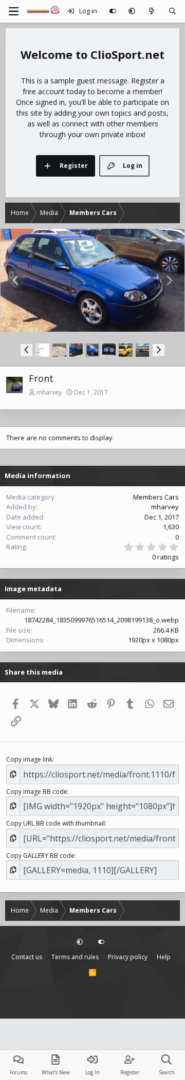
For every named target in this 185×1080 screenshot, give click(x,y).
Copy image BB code (36, 791)
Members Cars (156, 497)
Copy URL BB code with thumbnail (55, 823)
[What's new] (151, 11)
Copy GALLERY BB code (40, 855)
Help (164, 957)
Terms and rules (75, 957)
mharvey (49, 392)
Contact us (26, 957)
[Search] (172, 11)
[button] (131, 11)
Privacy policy (127, 957)
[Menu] (13, 11)
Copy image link (29, 759)
